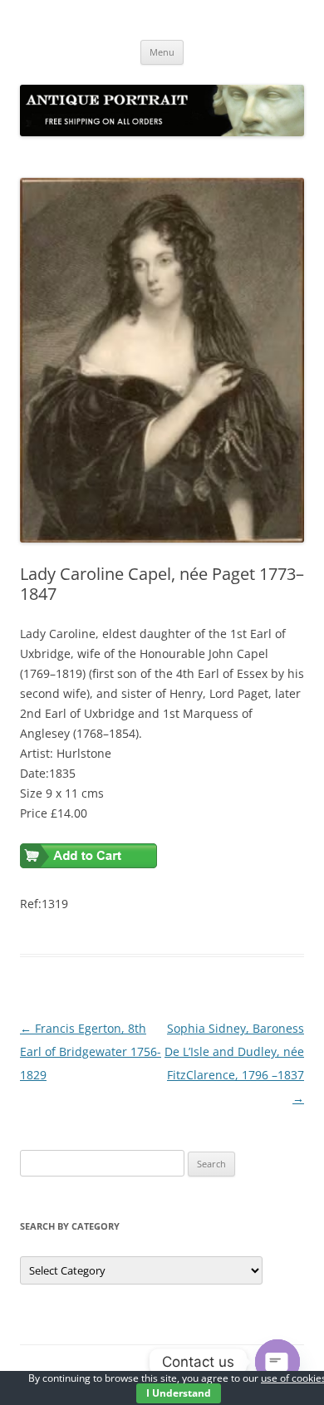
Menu (162, 52)
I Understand (178, 1393)
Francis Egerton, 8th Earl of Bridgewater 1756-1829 (90, 1051)
